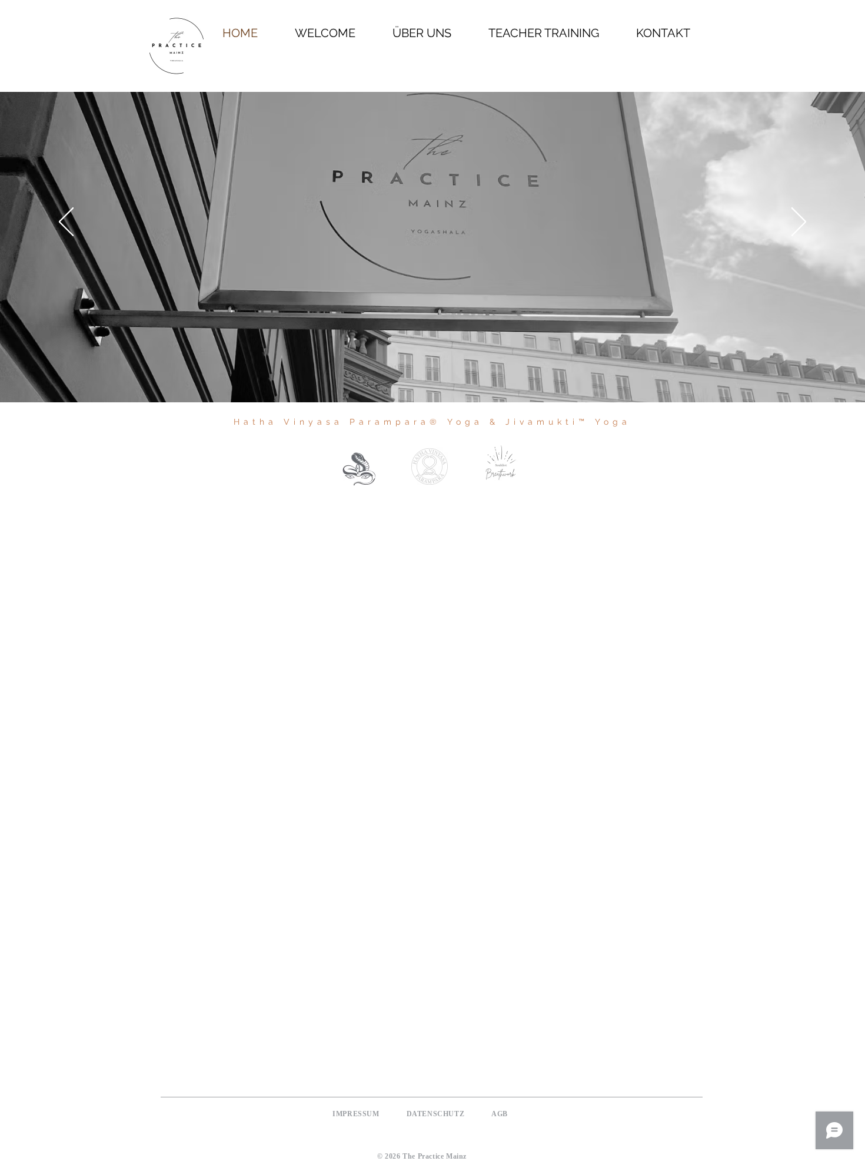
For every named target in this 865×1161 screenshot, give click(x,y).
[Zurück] (66, 222)
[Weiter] (798, 222)
